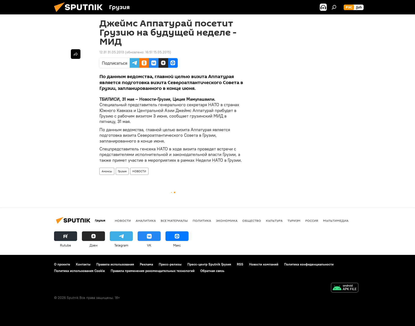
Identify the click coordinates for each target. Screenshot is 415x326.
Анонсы (107, 171)
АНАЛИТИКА (146, 220)
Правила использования (115, 264)
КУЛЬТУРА (274, 220)
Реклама (146, 264)
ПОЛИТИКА (202, 220)
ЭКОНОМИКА (227, 220)
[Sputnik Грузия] (80, 13)
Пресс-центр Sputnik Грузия (209, 264)
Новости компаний (263, 264)
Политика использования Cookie (79, 271)
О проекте (62, 264)
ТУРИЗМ (293, 220)
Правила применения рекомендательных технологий (153, 271)
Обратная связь (212, 271)
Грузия (122, 171)
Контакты (83, 264)
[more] (75, 54)
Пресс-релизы (170, 264)
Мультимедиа (335, 220)
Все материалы (174, 220)
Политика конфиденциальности (309, 264)
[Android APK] (344, 288)
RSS (240, 264)
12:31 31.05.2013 (111, 52)
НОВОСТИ (139, 171)
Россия (311, 220)
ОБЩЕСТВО (251, 220)
